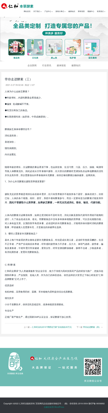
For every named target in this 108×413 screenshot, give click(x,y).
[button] (8, 39)
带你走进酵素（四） (92, 327)
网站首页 (27, 11)
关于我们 (36, 11)
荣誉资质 (81, 11)
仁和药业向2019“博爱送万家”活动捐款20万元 (52, 327)
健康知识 (71, 11)
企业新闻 (32, 65)
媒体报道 (61, 65)
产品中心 (48, 11)
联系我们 (100, 11)
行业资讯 (46, 65)
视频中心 (90, 11)
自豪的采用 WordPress (54, 407)
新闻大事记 (60, 11)
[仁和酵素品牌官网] (17, 5)
